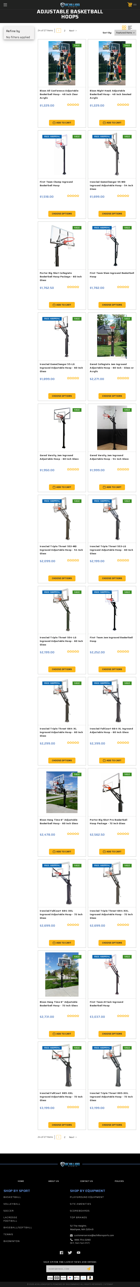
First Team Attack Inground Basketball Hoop (106, 1003)
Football (10, 1221)
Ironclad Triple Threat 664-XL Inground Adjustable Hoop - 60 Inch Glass (61, 732)
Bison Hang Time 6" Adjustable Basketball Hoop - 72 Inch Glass (59, 1003)
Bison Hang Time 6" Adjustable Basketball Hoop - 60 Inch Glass (59, 821)
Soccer (8, 1211)
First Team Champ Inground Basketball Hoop (56, 183)
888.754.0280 (82, 1240)
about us (53, 1181)
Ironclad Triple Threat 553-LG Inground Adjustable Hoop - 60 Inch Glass (111, 549)
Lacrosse (10, 1217)
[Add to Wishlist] (77, 56)
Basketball (12, 1197)
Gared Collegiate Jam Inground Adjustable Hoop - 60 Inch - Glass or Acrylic (112, 367)
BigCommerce (73, 1284)
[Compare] (77, 64)
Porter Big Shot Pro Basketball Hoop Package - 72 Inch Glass (108, 821)
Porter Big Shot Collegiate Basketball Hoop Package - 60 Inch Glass (61, 276)
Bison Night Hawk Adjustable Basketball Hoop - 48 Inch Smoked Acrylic (110, 94)
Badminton (11, 1241)
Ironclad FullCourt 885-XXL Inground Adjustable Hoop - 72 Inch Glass (61, 1096)
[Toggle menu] (17, 4)
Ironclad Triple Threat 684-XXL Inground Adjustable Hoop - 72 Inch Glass (111, 914)
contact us (86, 1181)
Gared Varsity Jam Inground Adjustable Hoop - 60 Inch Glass (59, 457)
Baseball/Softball (17, 1227)
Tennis (8, 1234)
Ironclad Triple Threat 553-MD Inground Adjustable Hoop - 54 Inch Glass (61, 549)
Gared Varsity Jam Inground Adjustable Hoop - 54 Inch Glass (109, 457)
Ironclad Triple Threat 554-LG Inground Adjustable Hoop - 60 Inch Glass (61, 641)
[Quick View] (77, 48)
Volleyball (11, 1204)
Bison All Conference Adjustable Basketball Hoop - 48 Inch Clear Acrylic (59, 94)
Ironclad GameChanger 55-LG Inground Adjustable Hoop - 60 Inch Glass (61, 367)
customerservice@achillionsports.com (94, 1235)
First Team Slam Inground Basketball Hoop (112, 274)
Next (72, 30)
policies (119, 1181)
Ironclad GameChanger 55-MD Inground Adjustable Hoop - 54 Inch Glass (111, 185)
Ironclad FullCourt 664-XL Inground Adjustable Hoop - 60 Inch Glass (111, 730)
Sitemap (108, 1284)
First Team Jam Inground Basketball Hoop (111, 639)
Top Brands (78, 1217)
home (21, 1181)
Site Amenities (80, 1204)
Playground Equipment (87, 1197)
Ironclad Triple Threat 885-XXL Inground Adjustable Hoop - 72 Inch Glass (111, 1096)
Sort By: (107, 32)
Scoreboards (80, 1211)
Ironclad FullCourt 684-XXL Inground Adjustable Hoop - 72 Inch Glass (61, 914)
